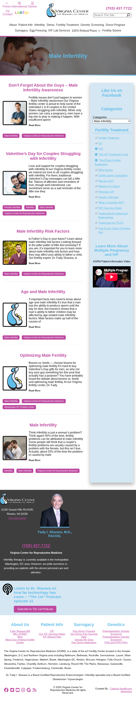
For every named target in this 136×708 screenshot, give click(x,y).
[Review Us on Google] (29, 690)
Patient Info (25, 24)
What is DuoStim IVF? (111, 202)
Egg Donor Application (84, 642)
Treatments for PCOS (111, 222)
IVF (101, 148)
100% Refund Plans (84, 30)
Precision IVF (106, 191)
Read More (34, 125)
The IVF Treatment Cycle (113, 154)
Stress (51, 24)
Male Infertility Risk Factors (43, 231)
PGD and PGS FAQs (116, 642)
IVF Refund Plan (52, 636)
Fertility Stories (111, 30)
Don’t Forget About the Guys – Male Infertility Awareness (43, 87)
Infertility (39, 24)
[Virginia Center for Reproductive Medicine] (67, 17)
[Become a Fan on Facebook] (6, 690)
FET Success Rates (110, 207)
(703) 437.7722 (119, 8)
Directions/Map (17, 518)
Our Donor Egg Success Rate (84, 635)
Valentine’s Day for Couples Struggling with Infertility (43, 156)
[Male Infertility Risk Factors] (15, 253)
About (13, 24)
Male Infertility (11, 136)
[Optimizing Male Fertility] (15, 378)
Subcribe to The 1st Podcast (35, 609)
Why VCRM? (20, 634)
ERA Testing (105, 169)
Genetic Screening (92, 24)
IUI (100, 143)
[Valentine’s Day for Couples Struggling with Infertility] (15, 183)
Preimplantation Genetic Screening (116, 632)
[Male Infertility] (15, 448)
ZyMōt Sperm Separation (113, 175)
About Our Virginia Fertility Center (20, 641)
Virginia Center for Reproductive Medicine (44, 136)
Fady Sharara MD (20, 631)
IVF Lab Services (59, 30)
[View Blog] (34, 690)
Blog (20, 636)
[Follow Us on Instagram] (23, 690)
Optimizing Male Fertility (43, 355)
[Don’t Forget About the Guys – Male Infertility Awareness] (15, 113)
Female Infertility (12, 207)
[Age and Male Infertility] (15, 315)
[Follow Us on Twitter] (12, 690)
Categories (100, 117)
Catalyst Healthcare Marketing (121, 690)
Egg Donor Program (84, 631)
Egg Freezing (38, 30)
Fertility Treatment (67, 24)
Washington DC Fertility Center (19, 407)
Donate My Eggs (84, 639)
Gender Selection (108, 197)
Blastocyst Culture (109, 186)
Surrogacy (21, 30)
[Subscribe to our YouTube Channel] (17, 690)
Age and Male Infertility (43, 291)
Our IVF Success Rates (52, 634)
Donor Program (115, 24)
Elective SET (106, 180)
